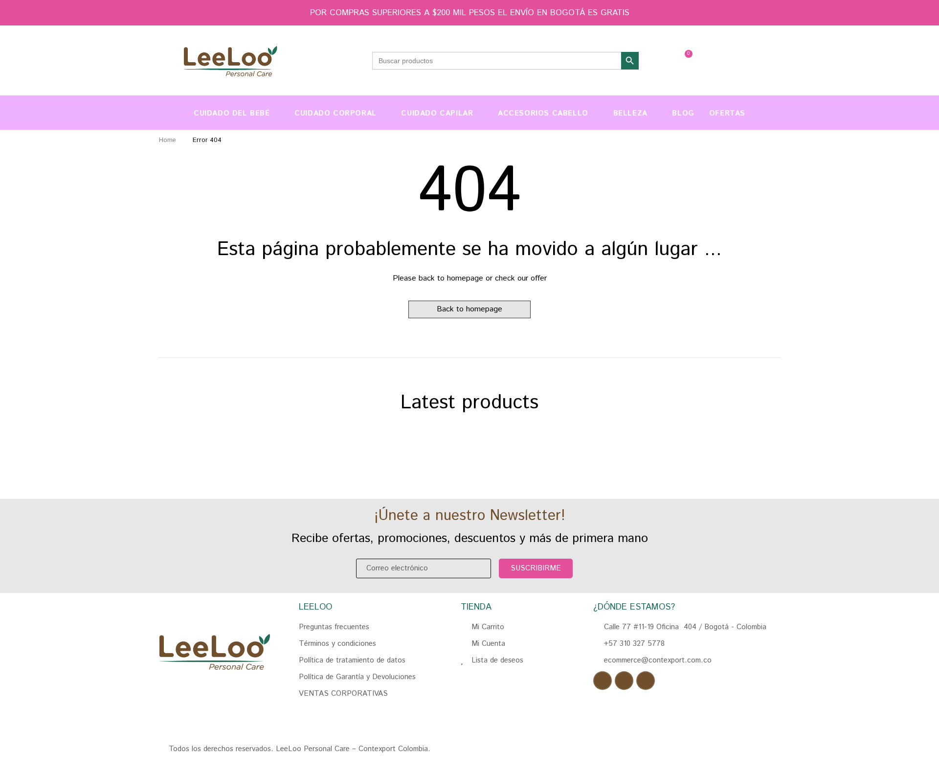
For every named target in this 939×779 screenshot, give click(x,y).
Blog (683, 113)
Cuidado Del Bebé (232, 113)
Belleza (630, 113)
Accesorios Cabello (543, 113)
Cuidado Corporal (335, 113)
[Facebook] (602, 680)
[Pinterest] (645, 680)
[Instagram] (624, 680)
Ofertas (727, 113)
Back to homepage (469, 309)
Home (167, 140)
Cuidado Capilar (437, 113)
